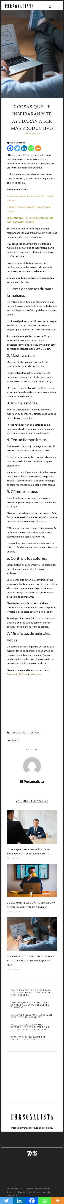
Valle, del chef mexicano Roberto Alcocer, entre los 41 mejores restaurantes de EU (30, 1027)
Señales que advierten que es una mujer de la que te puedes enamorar (29, 1005)
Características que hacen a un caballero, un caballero (31, 1016)
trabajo (34, 733)
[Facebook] (10, 148)
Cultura (32, 749)
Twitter (22, 674)
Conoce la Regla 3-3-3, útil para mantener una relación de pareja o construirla (31, 992)
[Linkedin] (24, 148)
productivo (19, 733)
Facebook (30, 217)
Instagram (35, 674)
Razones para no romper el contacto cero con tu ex (28, 1038)
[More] (38, 148)
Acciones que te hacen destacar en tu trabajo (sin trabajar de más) (31, 960)
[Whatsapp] (31, 148)
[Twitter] (17, 148)
